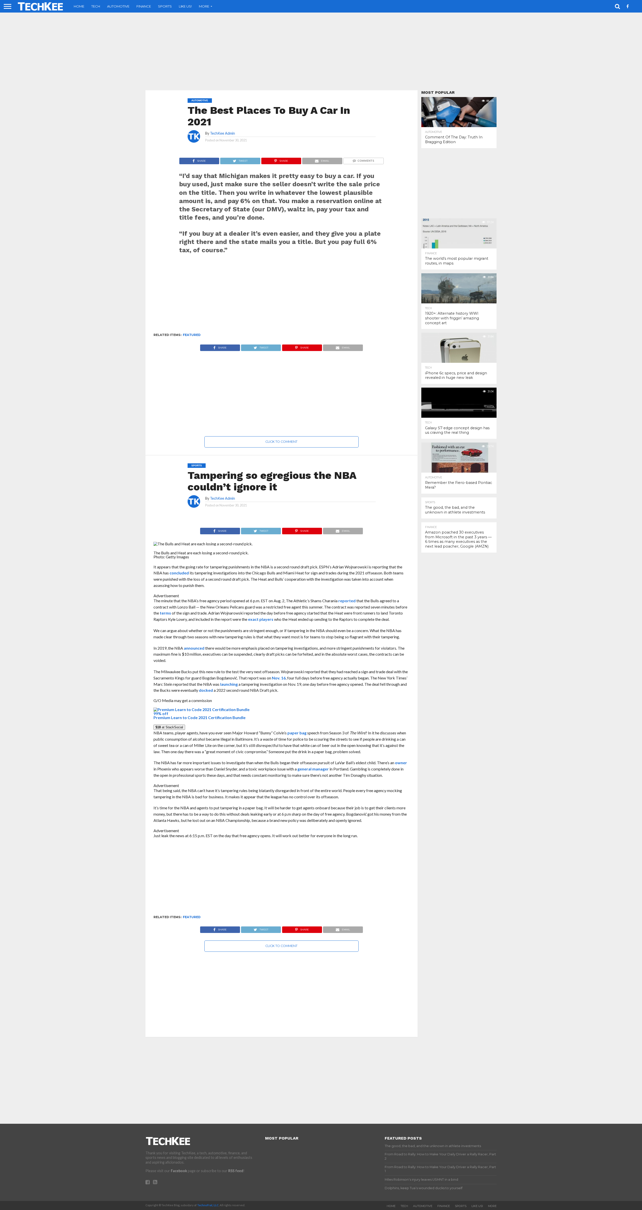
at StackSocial (169, 727)
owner (401, 762)
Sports (165, 6)
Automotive (118, 6)
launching (229, 684)
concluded (179, 572)
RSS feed (235, 1171)
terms (165, 613)
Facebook (179, 1171)
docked (206, 690)
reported (347, 600)
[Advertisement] (321, 51)
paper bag (296, 732)
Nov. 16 (279, 677)
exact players (260, 619)
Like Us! (185, 6)
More (204, 6)
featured (192, 335)
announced (194, 648)
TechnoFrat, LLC (208, 1205)
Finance (143, 6)
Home (79, 6)
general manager (313, 768)
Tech (95, 6)
